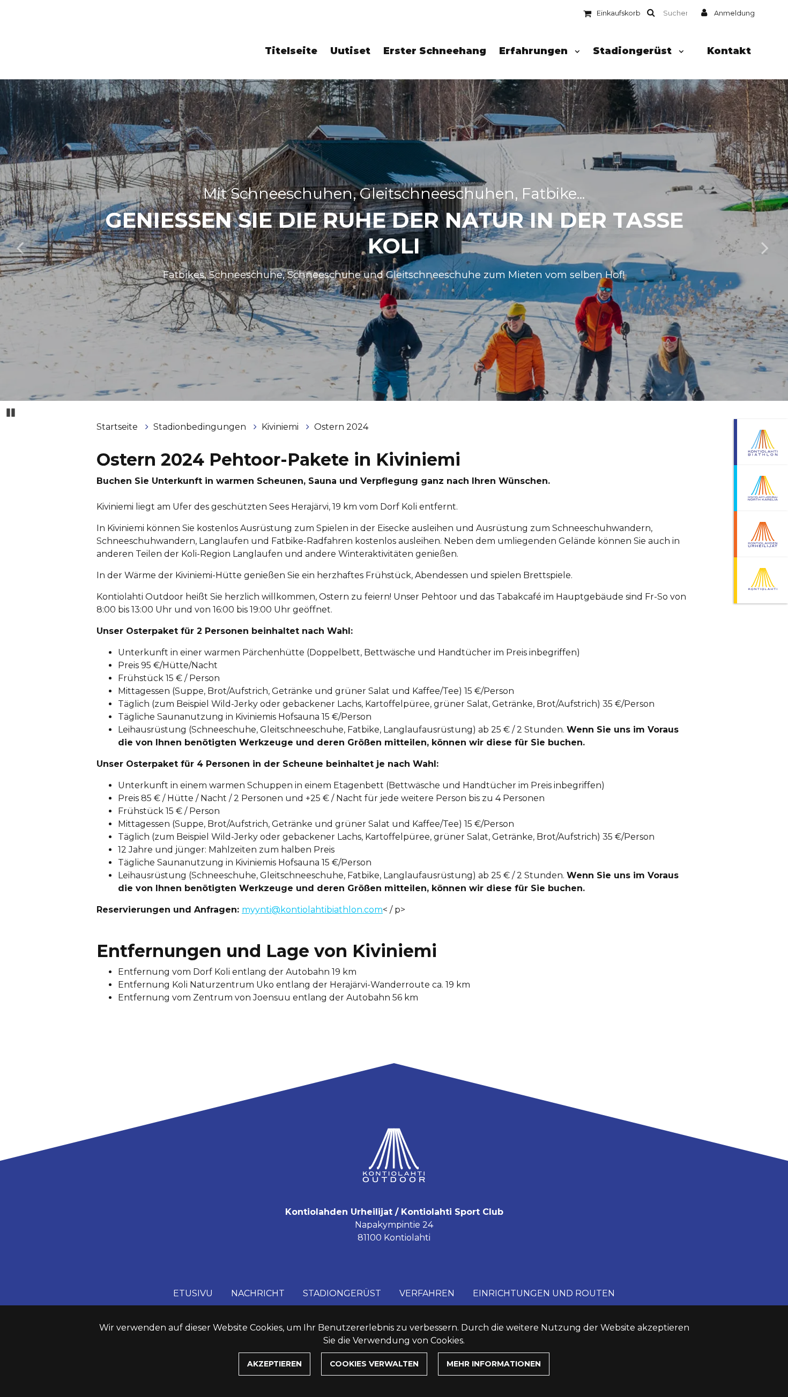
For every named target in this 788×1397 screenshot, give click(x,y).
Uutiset (350, 50)
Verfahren (427, 1293)
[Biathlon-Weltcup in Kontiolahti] (761, 488)
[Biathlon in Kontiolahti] (761, 442)
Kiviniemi (281, 427)
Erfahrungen (534, 50)
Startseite (118, 427)
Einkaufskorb (619, 13)
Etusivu (193, 1293)
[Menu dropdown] (575, 51)
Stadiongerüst (633, 50)
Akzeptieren (274, 1363)
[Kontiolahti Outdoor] (761, 580)
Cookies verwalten (374, 1363)
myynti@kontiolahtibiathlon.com (312, 910)
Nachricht (258, 1293)
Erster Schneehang (434, 50)
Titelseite (291, 50)
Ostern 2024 (341, 427)
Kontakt (729, 50)
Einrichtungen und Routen (544, 1293)
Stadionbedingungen (200, 427)
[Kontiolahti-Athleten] (761, 534)
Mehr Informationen (494, 1363)
